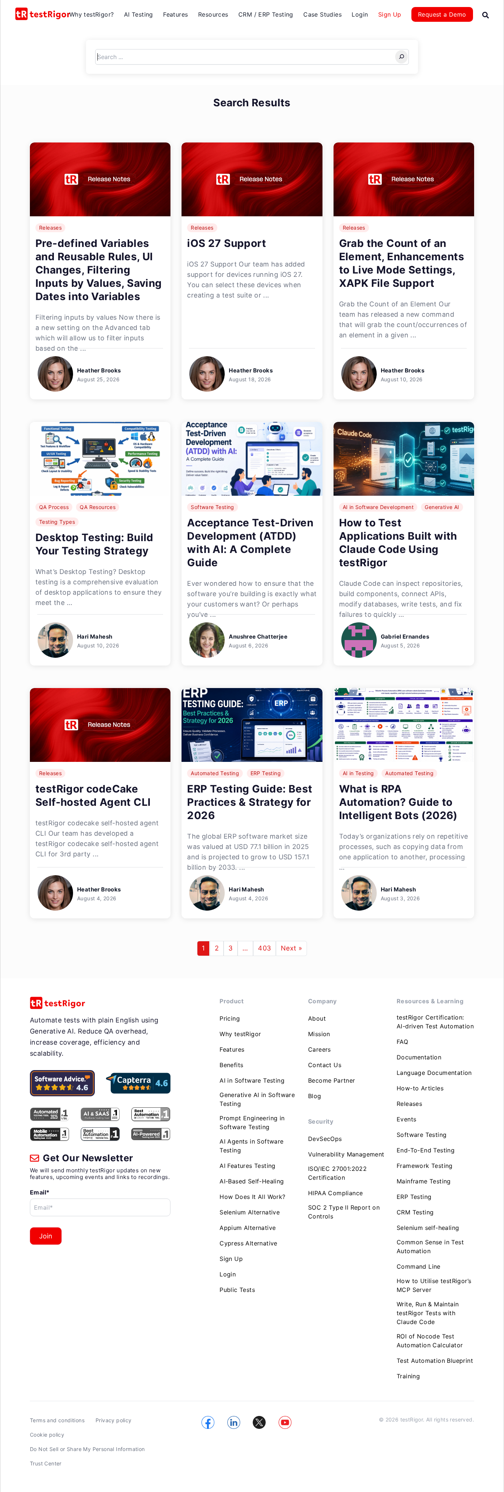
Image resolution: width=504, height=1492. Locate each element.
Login (360, 14)
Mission (319, 1034)
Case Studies (322, 14)
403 (264, 948)
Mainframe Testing (424, 1181)
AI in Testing (358, 773)
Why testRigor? (91, 14)
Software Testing (212, 507)
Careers (319, 1049)
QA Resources (97, 507)
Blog (314, 1096)
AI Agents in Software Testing (251, 1146)
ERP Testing (266, 773)
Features (175, 14)
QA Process (54, 507)
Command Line (419, 1266)
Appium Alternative (248, 1227)
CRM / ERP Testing (265, 14)
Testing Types (57, 522)
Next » (291, 948)
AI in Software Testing (252, 1080)
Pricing (230, 1018)
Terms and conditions (57, 1420)
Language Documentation (434, 1072)
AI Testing (138, 14)
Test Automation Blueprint (435, 1360)
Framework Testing (425, 1165)
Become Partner (331, 1080)
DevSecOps (325, 1138)
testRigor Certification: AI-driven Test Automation (435, 1022)
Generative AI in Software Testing (257, 1099)
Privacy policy (114, 1420)
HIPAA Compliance (335, 1193)
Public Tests (237, 1289)
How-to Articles (420, 1088)
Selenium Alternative (250, 1212)
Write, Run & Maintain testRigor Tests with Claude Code (428, 1313)
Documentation (419, 1057)
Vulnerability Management (346, 1154)
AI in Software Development (378, 507)
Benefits (231, 1065)
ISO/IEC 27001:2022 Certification (337, 1173)
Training (408, 1376)
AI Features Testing (248, 1165)
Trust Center (46, 1463)
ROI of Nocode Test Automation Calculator (430, 1341)
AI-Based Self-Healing (252, 1181)
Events (406, 1119)
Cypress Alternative (248, 1243)
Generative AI (442, 507)
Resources (213, 14)
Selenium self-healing (428, 1227)
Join (45, 1236)
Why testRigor (240, 1034)
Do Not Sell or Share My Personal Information (87, 1449)
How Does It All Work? (252, 1196)
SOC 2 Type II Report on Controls (344, 1212)
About (317, 1018)
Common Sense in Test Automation (430, 1246)
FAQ (402, 1041)
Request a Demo (442, 14)
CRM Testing (415, 1212)
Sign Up (389, 14)
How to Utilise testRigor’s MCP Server (434, 1285)
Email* (39, 1192)
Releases (50, 227)
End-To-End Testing (426, 1150)
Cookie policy (47, 1434)
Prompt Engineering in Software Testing (252, 1122)
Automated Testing (215, 773)
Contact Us (324, 1065)
